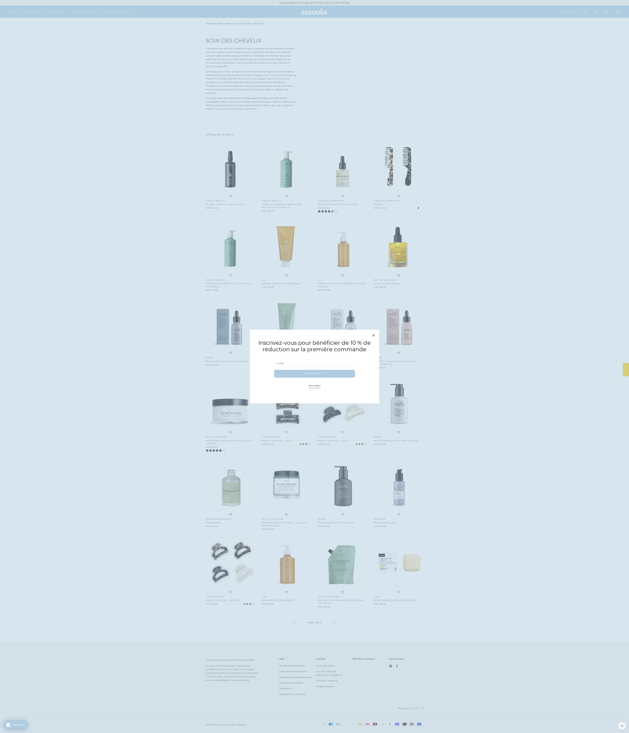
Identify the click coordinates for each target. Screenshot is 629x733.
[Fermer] (373, 336)
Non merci (314, 385)
